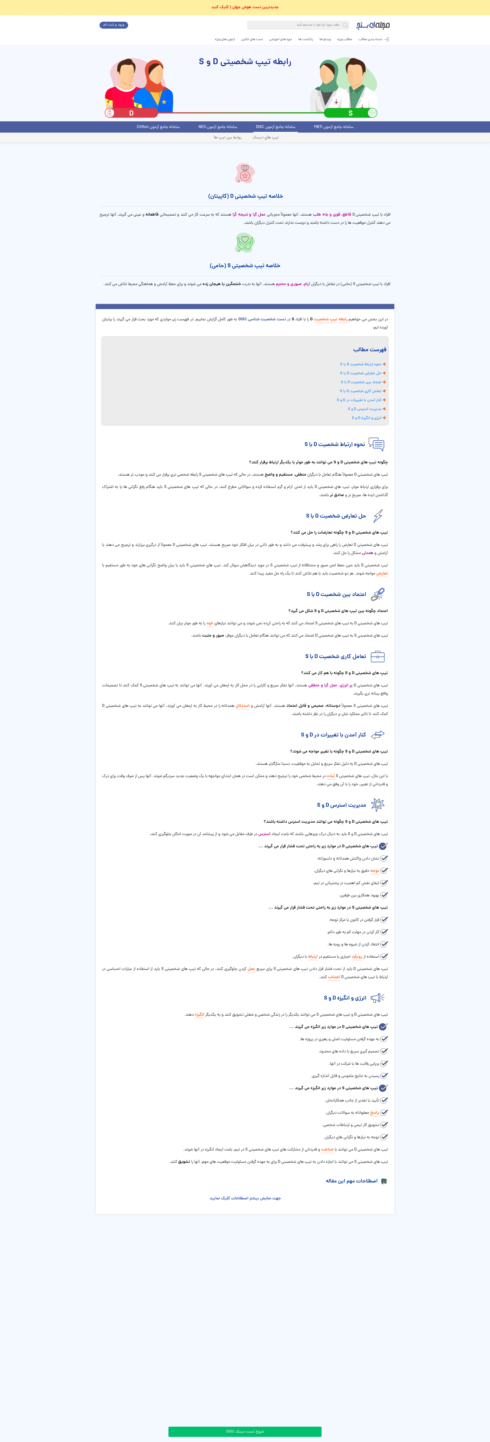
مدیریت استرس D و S (365, 409)
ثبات (331, 776)
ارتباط (313, 957)
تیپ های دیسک (266, 138)
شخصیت (321, 319)
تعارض (382, 573)
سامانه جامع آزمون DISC (275, 127)
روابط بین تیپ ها (227, 138)
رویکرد (356, 957)
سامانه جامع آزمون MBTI (333, 127)
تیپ (333, 319)
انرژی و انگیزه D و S (367, 418)
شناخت (327, 1149)
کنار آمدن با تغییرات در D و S (359, 400)
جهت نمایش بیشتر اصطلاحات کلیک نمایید (245, 1198)
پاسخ (374, 1113)
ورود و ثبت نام (113, 25)
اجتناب (334, 977)
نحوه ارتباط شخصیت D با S (361, 365)
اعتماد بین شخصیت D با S (361, 382)
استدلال (243, 706)
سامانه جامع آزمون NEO (218, 127)
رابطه (343, 319)
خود (209, 623)
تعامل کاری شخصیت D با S (361, 391)
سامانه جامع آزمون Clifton (158, 127)
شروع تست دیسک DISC (245, 1432)
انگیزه (199, 1015)
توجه (374, 871)
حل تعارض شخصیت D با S (361, 374)
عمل (251, 969)
